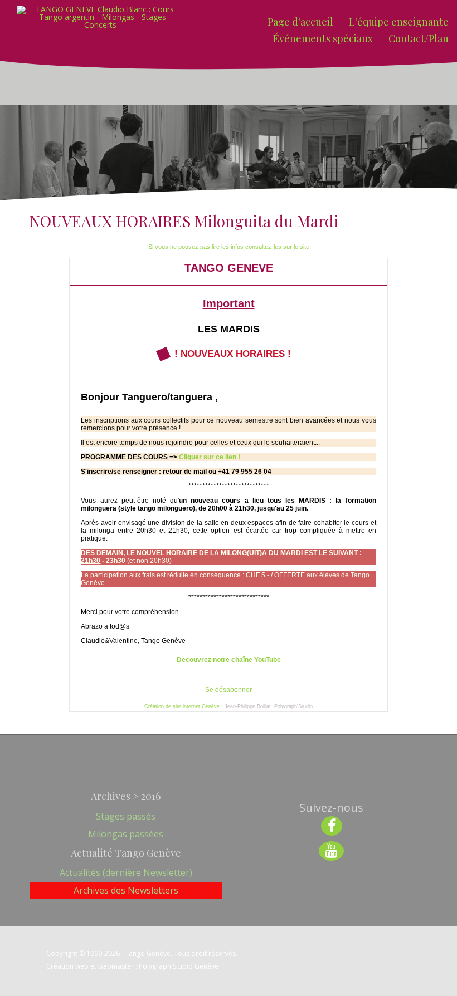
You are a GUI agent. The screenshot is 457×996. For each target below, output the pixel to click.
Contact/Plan (418, 38)
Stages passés (125, 816)
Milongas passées (125, 834)
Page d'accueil (300, 21)
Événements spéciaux (323, 38)
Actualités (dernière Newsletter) (126, 872)
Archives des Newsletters (126, 890)
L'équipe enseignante (399, 21)
